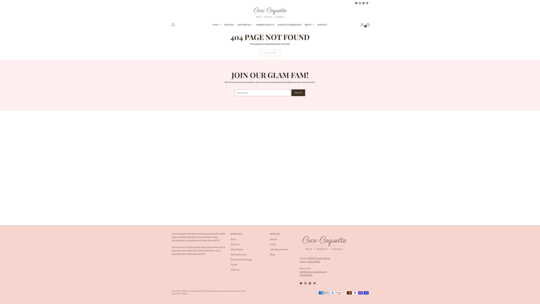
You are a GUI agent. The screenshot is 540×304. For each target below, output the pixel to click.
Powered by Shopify (180, 293)
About (234, 264)
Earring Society (238, 254)
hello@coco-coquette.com (313, 271)
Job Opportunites (279, 249)
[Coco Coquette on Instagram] (360, 3)
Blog (272, 254)
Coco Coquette (193, 291)
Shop (233, 239)
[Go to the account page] (361, 25)
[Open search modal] (173, 25)
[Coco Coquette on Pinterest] (363, 3)
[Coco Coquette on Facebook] (356, 3)
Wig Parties (237, 249)
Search (273, 239)
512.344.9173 (306, 275)
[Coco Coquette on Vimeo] (367, 3)
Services (235, 244)
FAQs (273, 244)
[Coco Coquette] (270, 12)
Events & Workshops (241, 259)
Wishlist (235, 269)
